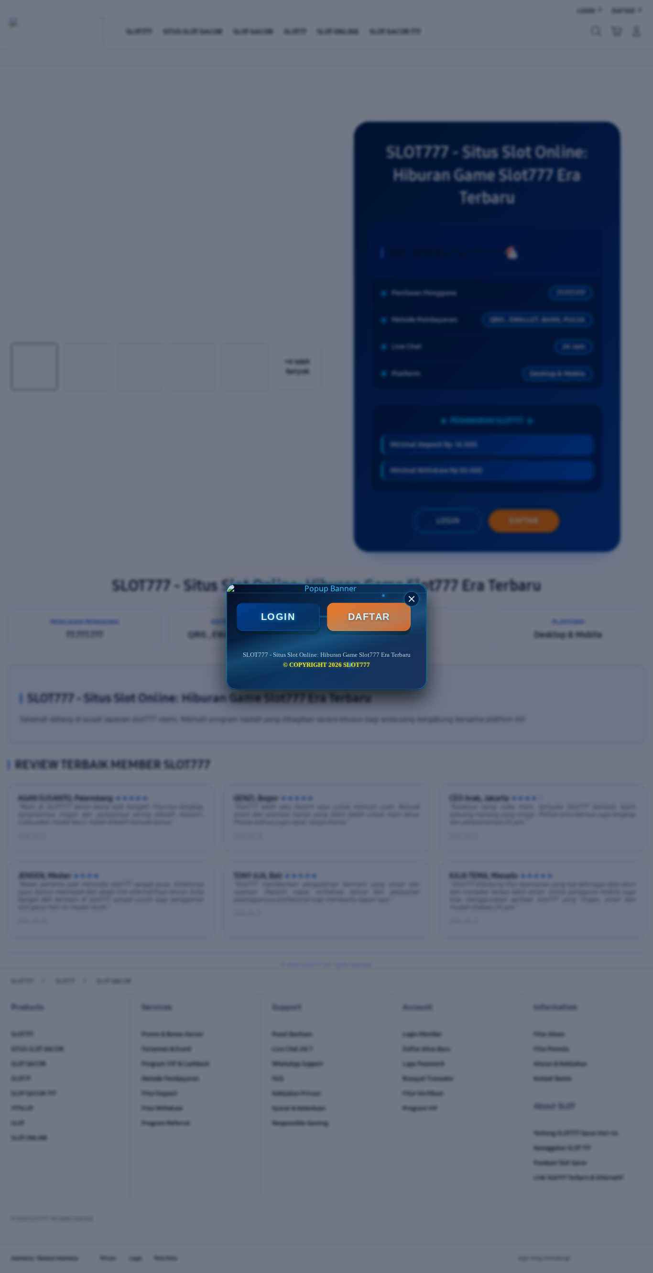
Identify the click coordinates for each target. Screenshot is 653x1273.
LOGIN (278, 616)
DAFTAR (369, 616)
